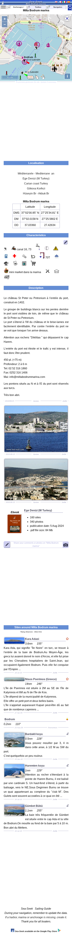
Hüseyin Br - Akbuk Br (36, 193)
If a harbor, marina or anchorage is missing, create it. (36, 917)
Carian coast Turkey (36, 183)
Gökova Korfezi (36, 188)
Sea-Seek (36, 1)
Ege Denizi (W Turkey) (36, 178)
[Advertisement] (36, 120)
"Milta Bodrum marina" (36, 544)
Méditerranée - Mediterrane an (36, 173)
